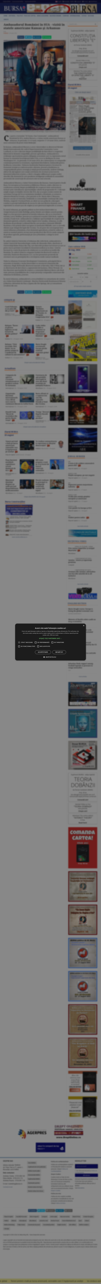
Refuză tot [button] (59, 652)
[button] (50, 638)
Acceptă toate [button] (43, 652)
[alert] (50, 642)
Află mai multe (54, 635)
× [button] (83, 625)
